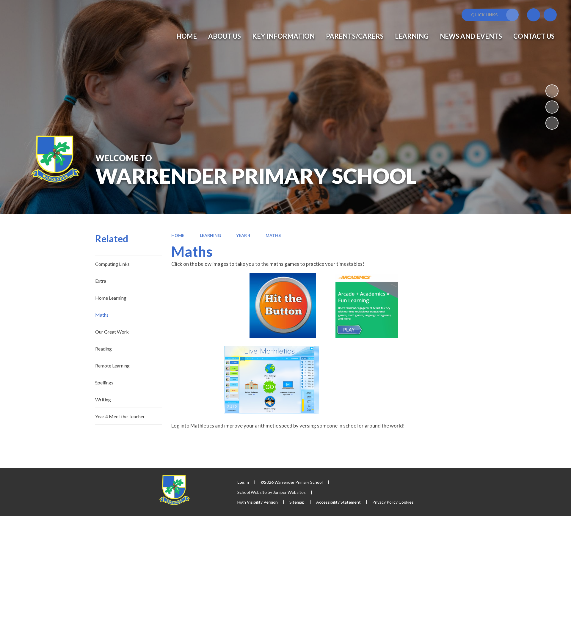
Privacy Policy (385, 502)
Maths (273, 235)
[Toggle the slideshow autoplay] (552, 91)
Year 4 (243, 235)
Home (177, 235)
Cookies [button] (406, 502)
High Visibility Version (257, 502)
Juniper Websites (289, 492)
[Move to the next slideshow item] (552, 123)
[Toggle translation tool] (533, 14)
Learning (210, 235)
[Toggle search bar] (550, 14)
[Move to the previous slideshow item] (552, 107)
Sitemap (297, 502)
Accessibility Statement (338, 502)
